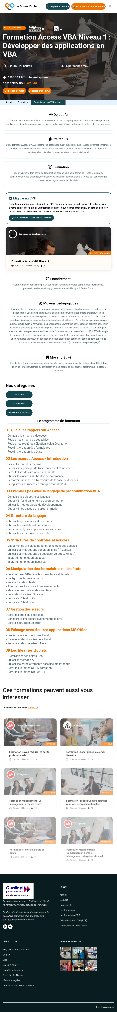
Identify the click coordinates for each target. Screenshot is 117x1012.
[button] (110, 6)
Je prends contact (14, 90)
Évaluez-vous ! (10, 965)
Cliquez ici (33, 708)
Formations (23, 102)
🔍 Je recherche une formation (88, 6)
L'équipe (64, 900)
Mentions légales (11, 980)
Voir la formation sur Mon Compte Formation (31, 218)
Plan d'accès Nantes (13, 975)
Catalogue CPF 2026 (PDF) (73, 925)
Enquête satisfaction (13, 970)
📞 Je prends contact (58, 6)
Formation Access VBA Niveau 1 (48, 102)
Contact (6, 954)
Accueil (9, 102)
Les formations (67, 910)
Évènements (66, 905)
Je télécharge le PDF (40, 90)
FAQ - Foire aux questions (16, 949)
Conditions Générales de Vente (18, 985)
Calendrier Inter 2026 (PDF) (73, 920)
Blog (5, 959)
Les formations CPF (70, 915)
